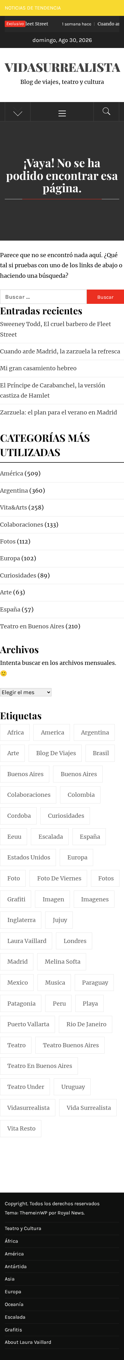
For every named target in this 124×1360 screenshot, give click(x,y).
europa (77, 857)
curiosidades (66, 815)
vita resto (21, 1128)
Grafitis (13, 1330)
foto (13, 878)
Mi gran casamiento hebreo (38, 368)
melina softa (62, 961)
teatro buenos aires (71, 1045)
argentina (95, 732)
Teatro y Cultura (23, 1228)
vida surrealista (89, 1107)
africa (15, 732)
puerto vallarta (28, 1024)
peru (59, 1003)
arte (13, 753)
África (11, 1241)
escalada (50, 836)
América (14, 1254)
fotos (106, 878)
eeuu (14, 836)
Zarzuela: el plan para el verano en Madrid (58, 412)
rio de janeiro (86, 1024)
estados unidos (28, 857)
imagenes (95, 899)
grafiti (16, 899)
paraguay (95, 982)
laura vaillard (26, 941)
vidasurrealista (28, 1107)
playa (90, 1003)
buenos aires (25, 774)
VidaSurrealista (62, 67)
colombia (81, 794)
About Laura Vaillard (28, 1342)
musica (55, 982)
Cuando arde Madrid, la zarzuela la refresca (60, 351)
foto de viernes (59, 878)
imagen (53, 899)
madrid (17, 961)
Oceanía (14, 1304)
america (52, 732)
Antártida (16, 1266)
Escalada (15, 1317)
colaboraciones (29, 794)
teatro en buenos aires (39, 1066)
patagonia (21, 1003)
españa (90, 836)
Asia (10, 1279)
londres (75, 941)
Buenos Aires (79, 774)
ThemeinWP (34, 1213)
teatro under (25, 1086)
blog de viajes (56, 753)
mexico (17, 982)
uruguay (73, 1086)
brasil (101, 753)
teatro (16, 1045)
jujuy (60, 920)
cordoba (19, 815)
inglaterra (21, 920)
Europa (13, 1291)
